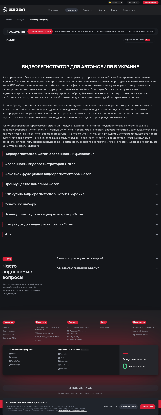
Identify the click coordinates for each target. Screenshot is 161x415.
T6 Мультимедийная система (111, 31)
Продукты (41, 322)
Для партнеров (150, 2)
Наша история (9, 331)
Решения (73, 322)
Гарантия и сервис (140, 331)
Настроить (109, 406)
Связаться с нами (10, 338)
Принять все (147, 406)
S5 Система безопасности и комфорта (74, 31)
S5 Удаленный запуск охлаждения (76, 332)
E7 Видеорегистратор (40, 31)
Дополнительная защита (141, 31)
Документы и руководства (143, 327)
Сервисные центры (140, 335)
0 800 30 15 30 (80, 388)
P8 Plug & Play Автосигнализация (75, 338)
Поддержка (139, 322)
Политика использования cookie (72, 411)
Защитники (104, 327)
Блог (103, 322)
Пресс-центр (8, 335)
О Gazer (6, 327)
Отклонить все (128, 406)
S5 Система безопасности (78, 327)
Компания (8, 322)
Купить (38, 340)
